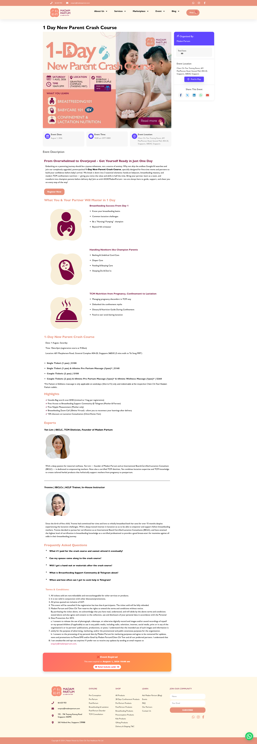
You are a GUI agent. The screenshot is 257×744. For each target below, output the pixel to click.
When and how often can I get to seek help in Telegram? (80, 580)
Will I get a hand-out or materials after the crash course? (80, 565)
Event (159, 11)
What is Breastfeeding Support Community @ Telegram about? (83, 572)
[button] (107, 551)
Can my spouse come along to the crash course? (75, 558)
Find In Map (196, 79)
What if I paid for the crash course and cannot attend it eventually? (86, 551)
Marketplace (139, 11)
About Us (99, 11)
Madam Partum (183, 41)
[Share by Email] (207, 95)
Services (118, 11)
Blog (174, 11)
